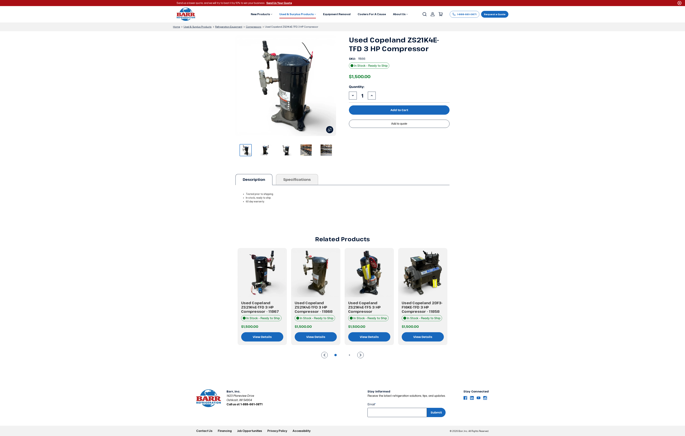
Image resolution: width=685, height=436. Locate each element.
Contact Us (204, 431)
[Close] (679, 3)
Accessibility (302, 431)
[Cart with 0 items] (440, 14)
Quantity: (356, 87)
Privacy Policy (277, 431)
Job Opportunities (249, 431)
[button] (261, 14)
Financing (225, 431)
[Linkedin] (472, 398)
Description (254, 179)
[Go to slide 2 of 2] (324, 355)
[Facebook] (465, 398)
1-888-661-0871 (466, 14)
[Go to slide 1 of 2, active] (335, 355)
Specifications (297, 179)
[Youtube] (478, 398)
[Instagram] (485, 398)
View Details (262, 337)
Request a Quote (495, 14)
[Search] (424, 14)
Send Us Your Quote (279, 3)
